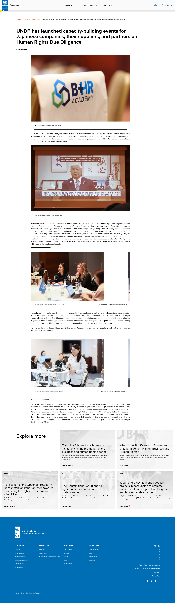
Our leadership (19, 553)
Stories (66, 557)
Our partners (19, 567)
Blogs (65, 560)
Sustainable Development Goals (49, 557)
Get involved (107, 5)
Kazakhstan (14, 5)
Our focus (42, 550)
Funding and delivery (21, 560)
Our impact (94, 5)
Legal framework (20, 557)
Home (19, 19)
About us (17, 550)
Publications (68, 564)
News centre (68, 550)
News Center (36, 19)
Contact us (92, 560)
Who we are (69, 5)
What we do (81, 5)
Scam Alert (156, 572)
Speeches (67, 553)
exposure (159, 581)
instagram (151, 581)
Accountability (19, 564)
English (167, 5)
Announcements (94, 550)
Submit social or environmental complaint (147, 569)
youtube (155, 581)
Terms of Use (156, 576)
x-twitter (143, 581)
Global (155, 5)
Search (159, 5)
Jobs (90, 553)
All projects (42, 553)
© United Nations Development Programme (28, 593)
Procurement (93, 557)
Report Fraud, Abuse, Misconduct (149, 565)
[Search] (159, 553)
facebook (147, 581)
